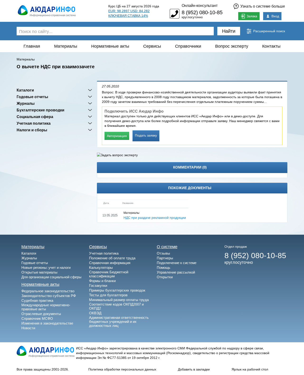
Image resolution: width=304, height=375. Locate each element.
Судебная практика (37, 300)
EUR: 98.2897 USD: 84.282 (129, 11)
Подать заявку (146, 135)
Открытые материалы (39, 272)
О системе (167, 246)
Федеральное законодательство (47, 291)
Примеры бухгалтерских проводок (117, 290)
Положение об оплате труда (112, 258)
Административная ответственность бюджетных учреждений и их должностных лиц (119, 322)
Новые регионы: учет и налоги (46, 267)
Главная (32, 46)
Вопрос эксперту (231, 46)
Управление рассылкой (176, 272)
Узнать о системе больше (262, 6)
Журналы (26, 103)
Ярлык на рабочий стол (250, 369)
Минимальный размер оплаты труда (119, 300)
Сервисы (152, 46)
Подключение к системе (176, 263)
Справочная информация (109, 263)
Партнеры (165, 258)
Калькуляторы (101, 267)
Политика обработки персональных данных (122, 369)
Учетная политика (34, 123)
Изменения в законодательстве (47, 323)
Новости (28, 328)
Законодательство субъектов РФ (48, 296)
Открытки (165, 277)
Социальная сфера (35, 116)
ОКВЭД (95, 313)
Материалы (65, 46)
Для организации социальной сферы (51, 277)
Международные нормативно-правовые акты (45, 307)
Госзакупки (98, 286)
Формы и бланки (102, 281)
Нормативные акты (110, 46)
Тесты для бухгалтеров (108, 295)
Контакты (271, 46)
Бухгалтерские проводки (40, 110)
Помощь (163, 267)
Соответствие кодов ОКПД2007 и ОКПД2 (116, 306)
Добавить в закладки (194, 369)
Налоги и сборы (32, 130)
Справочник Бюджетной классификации (108, 274)
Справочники (188, 46)
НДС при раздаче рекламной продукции (155, 218)
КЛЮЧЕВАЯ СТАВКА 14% (128, 16)
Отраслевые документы (41, 314)
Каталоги (25, 90)
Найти (228, 31)
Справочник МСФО (37, 318)
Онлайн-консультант (200, 6)
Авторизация (117, 136)
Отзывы (163, 253)
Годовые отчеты (32, 97)
